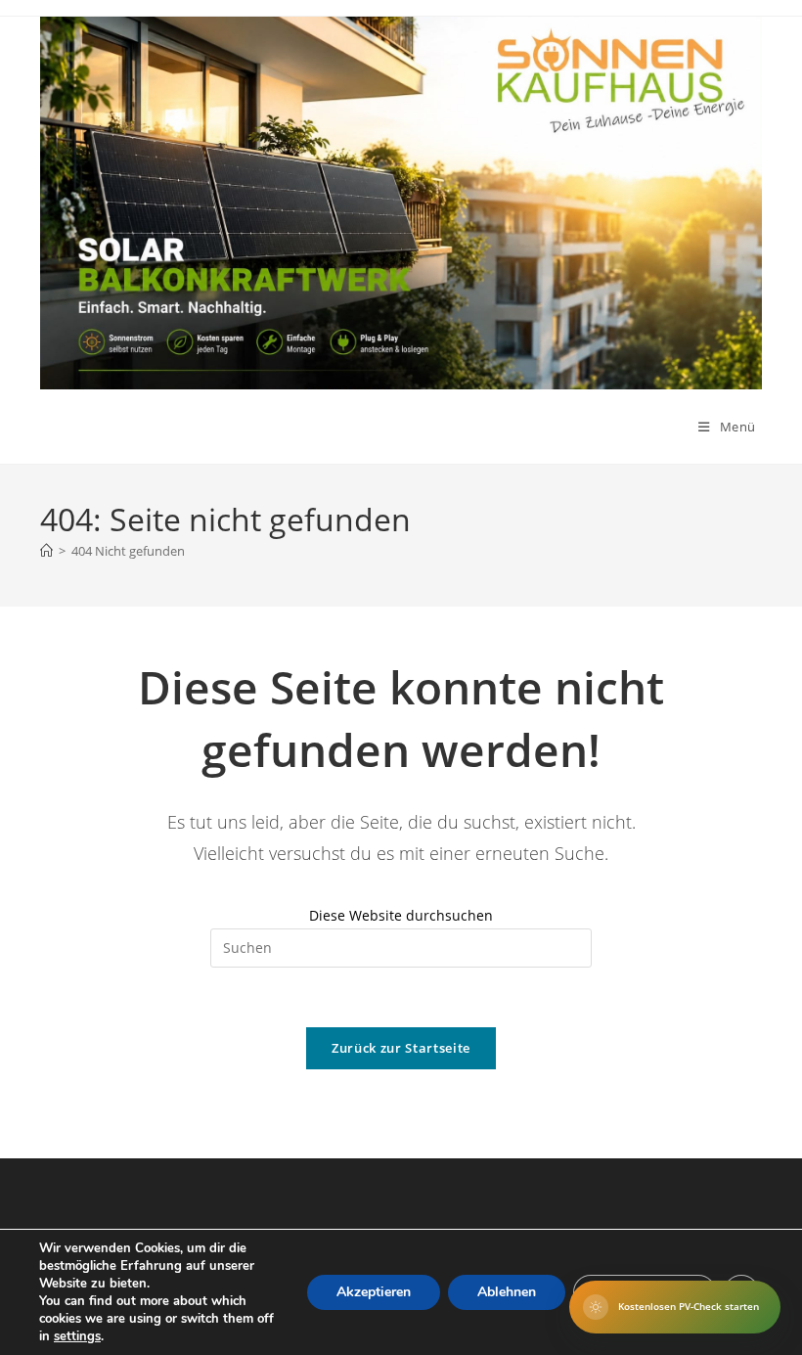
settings (77, 1336)
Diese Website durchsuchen (401, 915)
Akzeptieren (373, 1292)
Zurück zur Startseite (401, 1048)
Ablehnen (506, 1292)
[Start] (46, 551)
